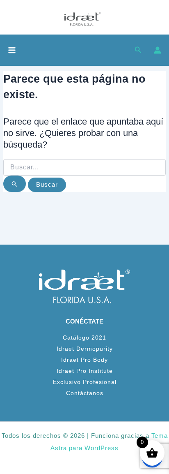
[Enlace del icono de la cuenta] (157, 50)
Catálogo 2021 (84, 338)
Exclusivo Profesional (84, 382)
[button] (138, 50)
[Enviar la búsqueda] (14, 184)
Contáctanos (84, 393)
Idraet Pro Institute (85, 371)
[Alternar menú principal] (12, 50)
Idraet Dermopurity (85, 349)
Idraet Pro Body (84, 360)
